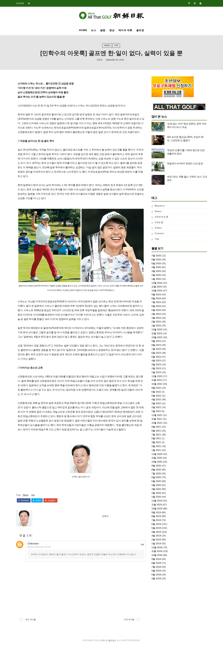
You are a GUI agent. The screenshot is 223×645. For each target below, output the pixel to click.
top (116, 45)
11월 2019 (156, 504)
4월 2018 (156, 578)
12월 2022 (156, 376)
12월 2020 (156, 454)
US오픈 (159, 222)
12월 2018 (156, 547)
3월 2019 (156, 535)
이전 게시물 (129, 619)
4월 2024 (156, 314)
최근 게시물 (30, 619)
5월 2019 (156, 528)
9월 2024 (156, 294)
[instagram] (194, 3)
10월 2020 (156, 461)
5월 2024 (156, 310)
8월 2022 (156, 388)
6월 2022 (156, 391)
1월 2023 (156, 372)
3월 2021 (156, 442)
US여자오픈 (161, 216)
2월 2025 (156, 275)
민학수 (100, 60)
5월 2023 (156, 356)
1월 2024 (156, 325)
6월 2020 (156, 477)
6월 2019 (156, 524)
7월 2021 (156, 434)
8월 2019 (156, 516)
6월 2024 (156, 306)
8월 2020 (156, 469)
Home (83, 30)
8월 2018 (156, 563)
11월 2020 (156, 457)
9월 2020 (156, 465)
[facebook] (189, 3)
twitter (38, 500)
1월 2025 (156, 279)
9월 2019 (156, 512)
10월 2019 (156, 508)
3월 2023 (156, 364)
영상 (112, 30)
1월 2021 (156, 450)
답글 (142, 544)
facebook (24, 500)
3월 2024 (156, 318)
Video (158, 227)
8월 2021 (156, 430)
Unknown (33, 543)
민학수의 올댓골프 (108, 640)
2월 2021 (156, 446)
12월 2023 (156, 329)
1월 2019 (156, 543)
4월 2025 (156, 267)
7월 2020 (156, 473)
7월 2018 (156, 567)
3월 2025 (156, 271)
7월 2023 (156, 349)
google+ (52, 500)
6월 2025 (156, 259)
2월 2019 (156, 539)
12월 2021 (156, 415)
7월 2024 (156, 302)
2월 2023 (156, 368)
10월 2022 (156, 384)
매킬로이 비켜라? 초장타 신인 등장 (185, 163)
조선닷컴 (20, 3)
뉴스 (93, 30)
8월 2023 (156, 345)
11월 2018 (156, 551)
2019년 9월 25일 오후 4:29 (40, 547)
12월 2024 (156, 283)
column (159, 233)
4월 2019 (156, 532)
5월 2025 (156, 263)
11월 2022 (156, 380)
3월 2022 (156, 403)
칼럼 (102, 30)
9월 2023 (156, 341)
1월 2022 (156, 411)
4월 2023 (156, 360)
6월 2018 (156, 570)
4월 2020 (156, 485)
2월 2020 (156, 493)
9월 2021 (156, 426)
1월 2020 (156, 496)
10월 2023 (156, 337)
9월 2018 (156, 559)
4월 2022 (156, 399)
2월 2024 (156, 321)
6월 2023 (156, 353)
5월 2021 (156, 438)
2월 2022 (156, 407)
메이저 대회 (125, 30)
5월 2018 (156, 574)
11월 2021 (156, 419)
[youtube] (200, 3)
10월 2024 (156, 290)
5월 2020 (156, 481)
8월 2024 (156, 298)
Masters (160, 205)
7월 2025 (156, 255)
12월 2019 (156, 500)
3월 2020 (156, 489)
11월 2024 (156, 286)
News (107, 45)
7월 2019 (156, 520)
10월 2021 (156, 422)
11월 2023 (156, 333)
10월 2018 (156, 555)
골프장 (140, 30)
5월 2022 (156, 395)
